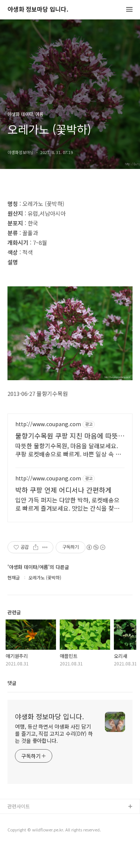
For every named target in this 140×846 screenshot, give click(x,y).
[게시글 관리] (45, 547)
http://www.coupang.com (48, 424)
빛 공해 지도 (20, 818)
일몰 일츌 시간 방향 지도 (33, 830)
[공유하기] (35, 547)
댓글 (11, 682)
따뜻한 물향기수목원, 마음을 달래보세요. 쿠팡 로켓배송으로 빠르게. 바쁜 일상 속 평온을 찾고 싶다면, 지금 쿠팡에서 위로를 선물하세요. (68, 449)
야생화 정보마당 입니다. (37, 9)
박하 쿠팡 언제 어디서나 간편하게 (63, 489)
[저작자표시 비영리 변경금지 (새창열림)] (95, 547)
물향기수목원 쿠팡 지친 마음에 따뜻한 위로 (69, 435)
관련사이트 (18, 806)
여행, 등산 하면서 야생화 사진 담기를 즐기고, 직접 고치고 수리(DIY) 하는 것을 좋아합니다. (54, 733)
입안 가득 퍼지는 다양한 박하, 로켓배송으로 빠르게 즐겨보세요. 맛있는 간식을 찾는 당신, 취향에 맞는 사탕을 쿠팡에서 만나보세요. (67, 503)
